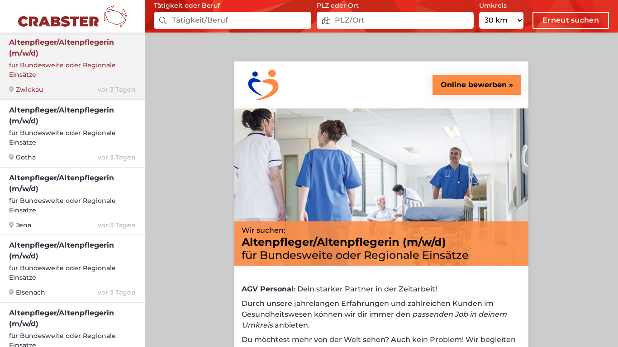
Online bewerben (474, 84)
